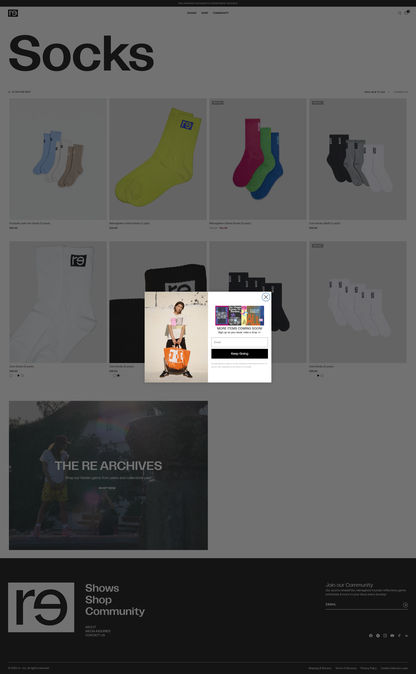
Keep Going (239, 353)
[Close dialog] (266, 297)
